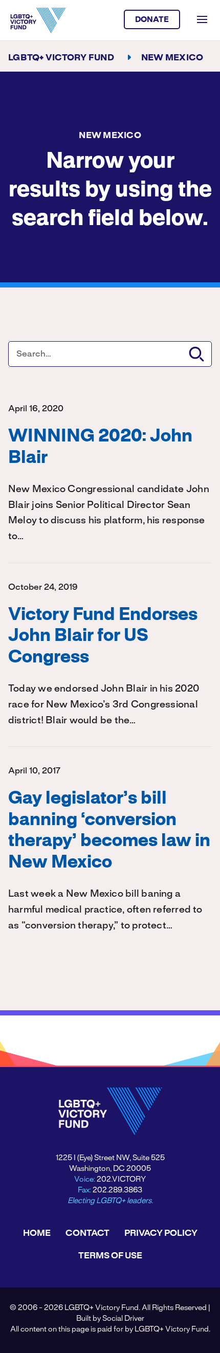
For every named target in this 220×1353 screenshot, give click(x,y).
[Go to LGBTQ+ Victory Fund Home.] (38, 20)
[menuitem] (36, 1233)
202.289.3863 (117, 1190)
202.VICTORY (121, 1179)
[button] (196, 354)
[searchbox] (110, 354)
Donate (152, 20)
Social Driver (123, 1318)
